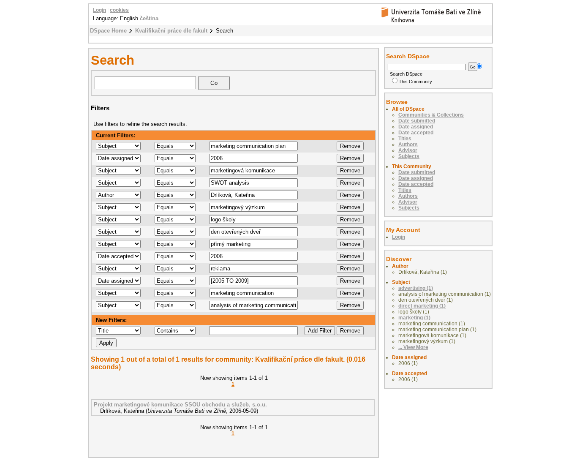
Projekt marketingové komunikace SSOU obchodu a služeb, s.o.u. (180, 404)
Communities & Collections (431, 115)
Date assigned (415, 127)
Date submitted (416, 121)
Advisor (407, 150)
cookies (119, 10)
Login (99, 10)
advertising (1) (415, 288)
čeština (149, 18)
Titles (404, 139)
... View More (413, 347)
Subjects (408, 156)
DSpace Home (108, 30)
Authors (408, 144)
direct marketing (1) (422, 306)
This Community (415, 81)
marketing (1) (414, 318)
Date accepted (415, 133)
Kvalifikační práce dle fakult (171, 30)
